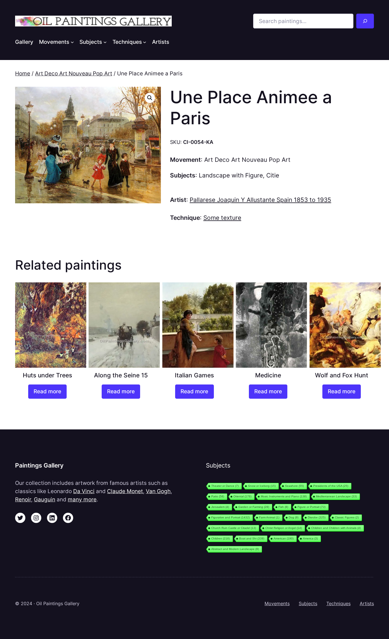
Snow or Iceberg (262, 485)
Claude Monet (125, 491)
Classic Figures (347, 517)
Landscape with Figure (231, 175)
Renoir (23, 499)
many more (82, 499)
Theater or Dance (225, 485)
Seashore (294, 485)
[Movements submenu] (72, 42)
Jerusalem (220, 506)
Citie (272, 175)
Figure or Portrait (311, 506)
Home (22, 73)
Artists (367, 603)
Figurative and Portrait (230, 517)
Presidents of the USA (330, 485)
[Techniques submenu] (144, 42)
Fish (283, 506)
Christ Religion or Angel (283, 528)
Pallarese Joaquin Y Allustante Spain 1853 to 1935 (260, 199)
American (284, 538)
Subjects (308, 603)
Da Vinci (84, 491)
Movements (277, 603)
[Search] (365, 21)
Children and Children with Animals (336, 528)
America (310, 538)
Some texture (222, 217)
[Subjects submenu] (105, 42)
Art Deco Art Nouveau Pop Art (73, 73)
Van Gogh (158, 491)
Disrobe (316, 517)
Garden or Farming (253, 506)
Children (220, 538)
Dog (293, 517)
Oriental (242, 496)
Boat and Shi (251, 538)
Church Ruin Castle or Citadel (233, 528)
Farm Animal (269, 517)
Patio (217, 496)
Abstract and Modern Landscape (235, 549)
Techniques (338, 603)
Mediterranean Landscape (336, 496)
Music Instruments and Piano (284, 496)
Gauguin (44, 499)
